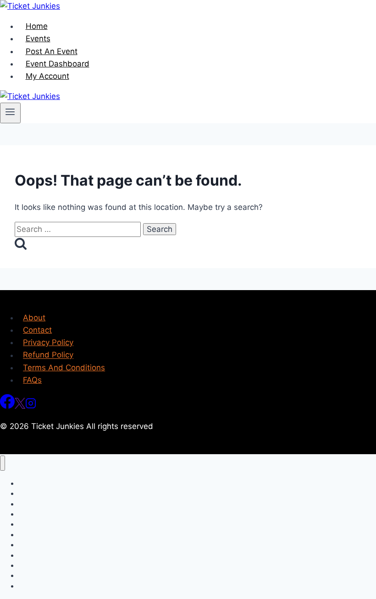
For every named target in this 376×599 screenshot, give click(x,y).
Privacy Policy (48, 342)
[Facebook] (7, 406)
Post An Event (51, 51)
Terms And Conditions (64, 367)
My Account (47, 76)
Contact (37, 330)
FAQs (32, 380)
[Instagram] (30, 406)
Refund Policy (48, 355)
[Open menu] (10, 113)
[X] (20, 406)
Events (38, 38)
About (34, 317)
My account (36, 586)
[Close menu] (2, 463)
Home (37, 26)
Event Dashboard (57, 63)
